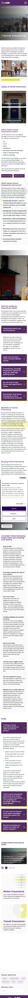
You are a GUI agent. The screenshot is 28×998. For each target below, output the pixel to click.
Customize (13, 513)
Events (5, 978)
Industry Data (14, 978)
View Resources (6, 526)
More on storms (19, 176)
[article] (14, 888)
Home (3, 7)
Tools (23, 978)
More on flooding (6, 176)
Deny (14, 518)
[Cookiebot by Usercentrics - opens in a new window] (19, 478)
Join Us (20, 982)
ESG (13, 982)
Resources (6, 982)
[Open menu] (25, 3)
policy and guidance (11, 7)
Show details (19, 503)
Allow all (14, 508)
